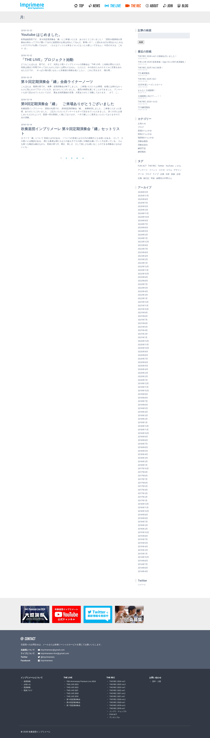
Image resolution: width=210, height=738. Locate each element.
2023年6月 (143, 252)
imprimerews (47, 661)
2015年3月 (143, 550)
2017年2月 (143, 497)
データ (141, 174)
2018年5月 (143, 451)
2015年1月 (143, 553)
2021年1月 (142, 337)
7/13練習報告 (144, 107)
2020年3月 (143, 373)
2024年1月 (143, 238)
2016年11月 (143, 507)
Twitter (161, 165)
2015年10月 (143, 532)
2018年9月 (143, 436)
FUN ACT (142, 165)
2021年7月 (143, 319)
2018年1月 (143, 465)
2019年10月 (143, 390)
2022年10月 (143, 273)
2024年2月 (143, 234)
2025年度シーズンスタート (150, 84)
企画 (162, 174)
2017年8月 (143, 475)
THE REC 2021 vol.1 (117, 696)
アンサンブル (114, 717)
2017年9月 (143, 472)
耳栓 (153, 178)
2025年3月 (143, 210)
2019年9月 (143, 394)
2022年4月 (143, 291)
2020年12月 (143, 341)
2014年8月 (143, 560)
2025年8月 (143, 199)
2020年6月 (143, 362)
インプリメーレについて (32, 677)
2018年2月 (143, 461)
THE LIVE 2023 (73, 684)
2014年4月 (143, 571)
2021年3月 (143, 334)
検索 (141, 42)
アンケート (143, 170)
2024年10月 (143, 217)
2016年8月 (143, 518)
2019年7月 (143, 401)
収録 (173, 174)
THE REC (152, 165)
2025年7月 (143, 203)
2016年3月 (143, 525)
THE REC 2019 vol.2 (117, 705)
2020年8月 (143, 355)
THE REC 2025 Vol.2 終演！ (150, 67)
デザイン (178, 170)
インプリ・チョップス (118, 711)
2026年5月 (143, 192)
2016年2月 (143, 528)
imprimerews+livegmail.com (55, 653)
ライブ (156, 174)
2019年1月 (143, 422)
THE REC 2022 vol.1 (117, 690)
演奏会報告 (143, 141)
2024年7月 (143, 224)
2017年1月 (142, 500)
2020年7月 (143, 358)
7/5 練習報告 (144, 73)
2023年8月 (143, 245)
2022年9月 (143, 277)
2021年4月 (143, 330)
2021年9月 (143, 312)
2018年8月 (143, 440)
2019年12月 (143, 383)
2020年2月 (143, 376)
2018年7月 (143, 443)
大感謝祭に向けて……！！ (149, 96)
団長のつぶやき (145, 134)
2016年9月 (143, 514)
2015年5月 (143, 543)
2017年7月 (143, 479)
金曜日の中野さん (164, 178)
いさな (178, 165)
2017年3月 (143, 493)
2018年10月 (143, 433)
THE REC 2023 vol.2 (117, 684)
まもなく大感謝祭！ (147, 90)
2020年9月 (143, 351)
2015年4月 (143, 546)
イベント (153, 170)
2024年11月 (143, 213)
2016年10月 (143, 511)
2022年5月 (143, 288)
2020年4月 (143, 369)
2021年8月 (143, 316)
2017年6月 (143, 482)
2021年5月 (143, 327)
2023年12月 (143, 241)
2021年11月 (143, 305)
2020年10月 (143, 348)
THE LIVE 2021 (72, 690)
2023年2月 (143, 259)
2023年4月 (143, 256)
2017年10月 (143, 468)
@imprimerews (47, 657)
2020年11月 (143, 344)
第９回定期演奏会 (73, 699)
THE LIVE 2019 (72, 696)
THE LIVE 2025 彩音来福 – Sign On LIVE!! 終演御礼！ (162, 62)
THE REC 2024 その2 (147, 101)
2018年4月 (143, 454)
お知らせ (142, 123)
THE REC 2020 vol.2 (117, 699)
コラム (169, 170)
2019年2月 (143, 419)
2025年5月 (143, 206)
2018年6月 (143, 447)
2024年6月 (143, 227)
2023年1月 (143, 263)
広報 (140, 178)
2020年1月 (143, 380)
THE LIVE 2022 (72, 687)
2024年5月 (143, 231)
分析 (168, 174)
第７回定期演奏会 (73, 705)
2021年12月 (143, 302)
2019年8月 (143, 397)
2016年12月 (143, 504)
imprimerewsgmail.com (53, 650)
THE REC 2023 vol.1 (117, 687)
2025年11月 (143, 195)
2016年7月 (143, 521)
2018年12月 (143, 426)
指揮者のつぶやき (146, 137)
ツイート (142, 584)
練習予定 (142, 148)
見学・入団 (156, 681)
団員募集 (27, 687)
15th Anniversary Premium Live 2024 (81, 681)
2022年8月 (143, 280)
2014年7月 (143, 564)
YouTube (170, 165)
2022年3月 (143, 295)
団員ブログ (28, 690)
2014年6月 (143, 568)
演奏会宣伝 (143, 144)
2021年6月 (143, 323)
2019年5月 (143, 408)
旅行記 (146, 178)
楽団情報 (27, 681)
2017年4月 (143, 489)
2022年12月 (143, 266)
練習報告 (142, 151)
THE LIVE (68, 677)
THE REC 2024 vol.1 (117, 681)
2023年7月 (143, 249)
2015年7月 (143, 539)
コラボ (162, 170)
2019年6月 (143, 404)
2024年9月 (143, 220)
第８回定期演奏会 (73, 702)
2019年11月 (143, 387)
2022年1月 (143, 298)
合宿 (178, 174)
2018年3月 (143, 458)
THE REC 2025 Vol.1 (147, 79)
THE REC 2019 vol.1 (117, 708)
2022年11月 (143, 270)
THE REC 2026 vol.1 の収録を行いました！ (157, 56)
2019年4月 (143, 412)
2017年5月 (143, 486)
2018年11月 (143, 429)
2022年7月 (143, 284)
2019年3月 (143, 415)
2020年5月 (143, 365)
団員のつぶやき (145, 130)
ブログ (141, 127)
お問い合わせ (155, 677)
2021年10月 (143, 309)
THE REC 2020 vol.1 (117, 702)
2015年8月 (143, 536)
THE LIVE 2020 (72, 693)
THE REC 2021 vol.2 (117, 693)
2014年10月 (143, 557)
